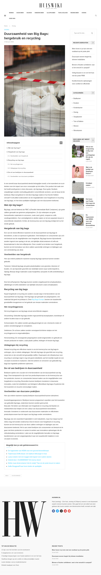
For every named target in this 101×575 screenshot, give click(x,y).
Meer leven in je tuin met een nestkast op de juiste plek (70, 550)
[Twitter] (57, 510)
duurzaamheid (16, 475)
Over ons (12, 18)
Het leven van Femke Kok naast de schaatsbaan (90, 202)
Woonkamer (75, 12)
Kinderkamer (39, 12)
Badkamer (20, 12)
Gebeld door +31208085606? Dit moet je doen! (24, 460)
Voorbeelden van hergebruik (19, 156)
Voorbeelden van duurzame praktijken (22, 176)
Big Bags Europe (38, 299)
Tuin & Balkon (63, 12)
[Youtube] (65, 510)
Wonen (11, 12)
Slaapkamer (51, 12)
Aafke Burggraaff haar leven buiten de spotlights (25, 466)
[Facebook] (53, 510)
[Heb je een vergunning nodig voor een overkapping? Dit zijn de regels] (78, 151)
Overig (84, 12)
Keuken (29, 12)
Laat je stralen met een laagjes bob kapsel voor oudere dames (29, 457)
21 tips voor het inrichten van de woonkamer (15, 549)
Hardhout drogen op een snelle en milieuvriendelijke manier (20, 559)
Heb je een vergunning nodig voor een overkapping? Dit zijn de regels (90, 153)
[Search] (96, 15)
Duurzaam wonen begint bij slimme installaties (67, 556)
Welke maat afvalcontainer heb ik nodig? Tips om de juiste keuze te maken (34, 463)
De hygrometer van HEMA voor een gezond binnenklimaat (28, 451)
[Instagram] (61, 510)
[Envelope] (69, 510)
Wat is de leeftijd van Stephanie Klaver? (89, 170)
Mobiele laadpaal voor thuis (10, 565)
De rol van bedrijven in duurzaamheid (20, 172)
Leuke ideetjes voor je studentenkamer (13, 562)
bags (6, 475)
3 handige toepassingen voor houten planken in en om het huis (21, 556)
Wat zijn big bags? (14, 148)
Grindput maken (89, 184)
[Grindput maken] (78, 188)
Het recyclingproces (16, 164)
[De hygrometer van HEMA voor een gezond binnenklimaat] (78, 220)
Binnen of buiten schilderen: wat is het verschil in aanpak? (72, 562)
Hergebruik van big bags (16, 152)
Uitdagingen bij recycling (18, 168)
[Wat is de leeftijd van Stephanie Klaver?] (78, 172)
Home (5, 26)
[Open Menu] (5, 15)
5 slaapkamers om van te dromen (12, 553)
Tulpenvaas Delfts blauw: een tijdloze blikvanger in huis (27, 454)
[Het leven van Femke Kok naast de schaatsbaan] (78, 204)
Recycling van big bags (16, 160)
